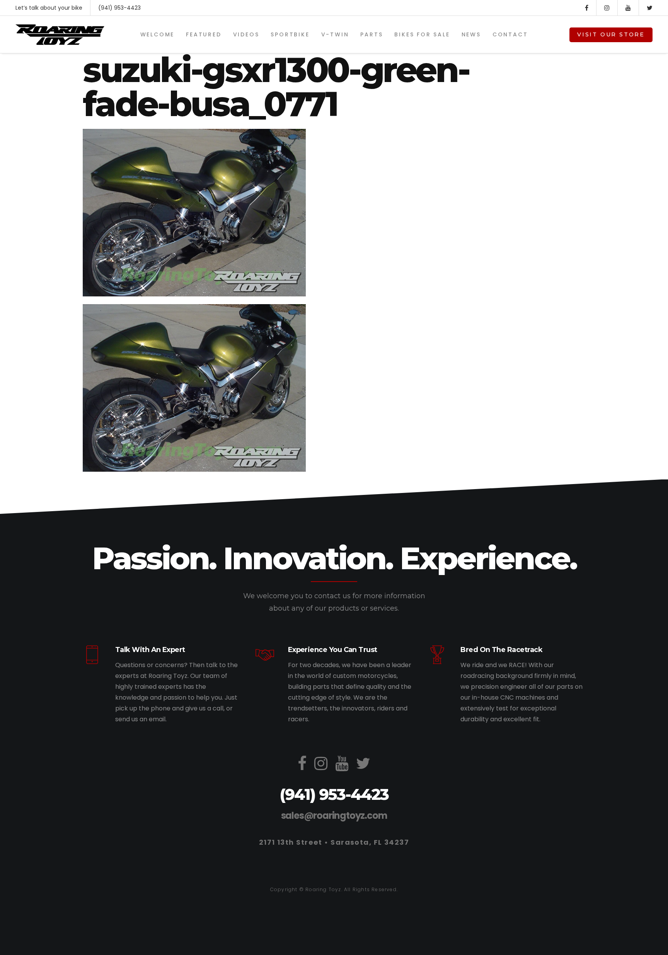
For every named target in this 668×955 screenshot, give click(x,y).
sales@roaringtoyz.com (334, 815)
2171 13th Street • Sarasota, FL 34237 (334, 842)
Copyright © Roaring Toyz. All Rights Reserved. (334, 889)
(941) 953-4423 (119, 8)
